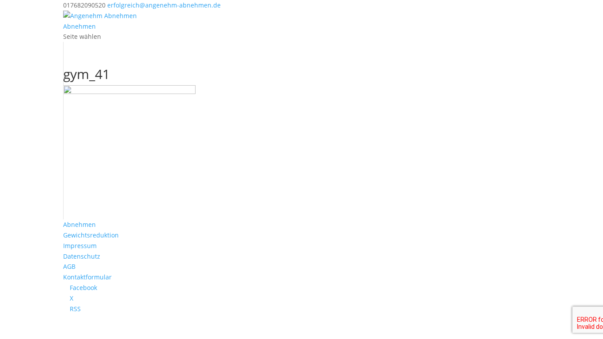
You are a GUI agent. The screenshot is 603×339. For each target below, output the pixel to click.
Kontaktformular (87, 277)
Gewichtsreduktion (91, 235)
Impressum (80, 245)
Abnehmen (79, 26)
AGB (69, 266)
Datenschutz (81, 256)
